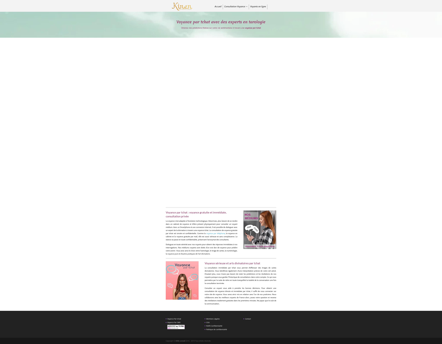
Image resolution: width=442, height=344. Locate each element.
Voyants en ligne (258, 7)
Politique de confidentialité (216, 329)
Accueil (218, 7)
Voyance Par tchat (174, 319)
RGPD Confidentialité (214, 326)
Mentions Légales (213, 319)
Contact (248, 319)
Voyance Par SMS (173, 322)
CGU (208, 322)
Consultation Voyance (234, 7)
